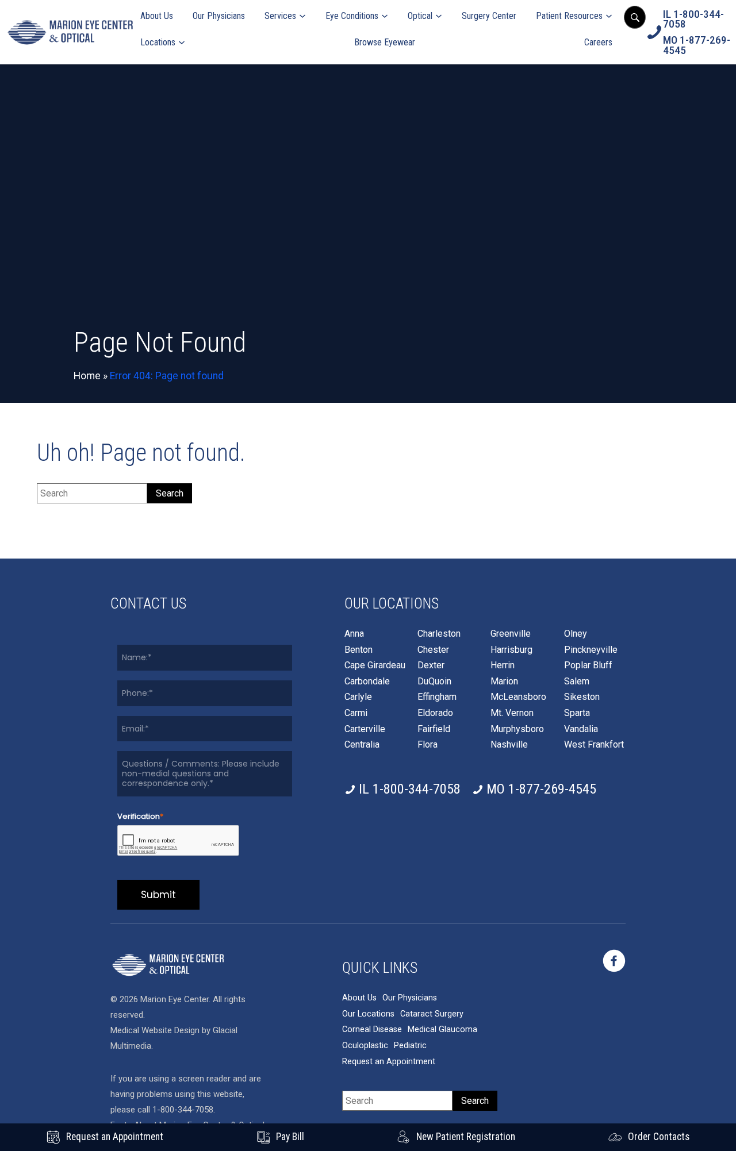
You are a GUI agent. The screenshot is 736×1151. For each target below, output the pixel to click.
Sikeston (582, 697)
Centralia (361, 745)
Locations (157, 42)
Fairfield (433, 729)
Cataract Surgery (431, 1014)
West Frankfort (594, 745)
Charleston (439, 634)
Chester (433, 650)
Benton (358, 650)
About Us (156, 15)
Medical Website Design (155, 1030)
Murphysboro (517, 729)
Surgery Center (489, 15)
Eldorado (435, 713)
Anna (354, 634)
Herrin (502, 665)
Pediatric (410, 1045)
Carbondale (367, 681)
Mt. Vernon (512, 713)
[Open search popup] (635, 17)
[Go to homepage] (70, 32)
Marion (504, 681)
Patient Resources (569, 15)
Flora (427, 745)
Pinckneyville (591, 650)
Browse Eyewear (384, 42)
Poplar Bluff (588, 665)
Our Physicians (219, 15)
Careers (598, 42)
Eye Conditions (351, 15)
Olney (575, 634)
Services (280, 15)
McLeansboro (518, 697)
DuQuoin (434, 681)
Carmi (355, 713)
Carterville (364, 729)
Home (87, 376)
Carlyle (358, 697)
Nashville (509, 745)
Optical (420, 15)
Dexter (430, 665)
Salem (576, 681)
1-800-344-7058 (182, 1109)
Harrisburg (511, 650)
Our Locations (368, 1014)
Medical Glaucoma (442, 1029)
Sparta (577, 713)
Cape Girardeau (374, 665)
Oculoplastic (365, 1045)
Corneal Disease (372, 1029)
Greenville (510, 634)
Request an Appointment (388, 1062)
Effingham (437, 697)
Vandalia (581, 729)
